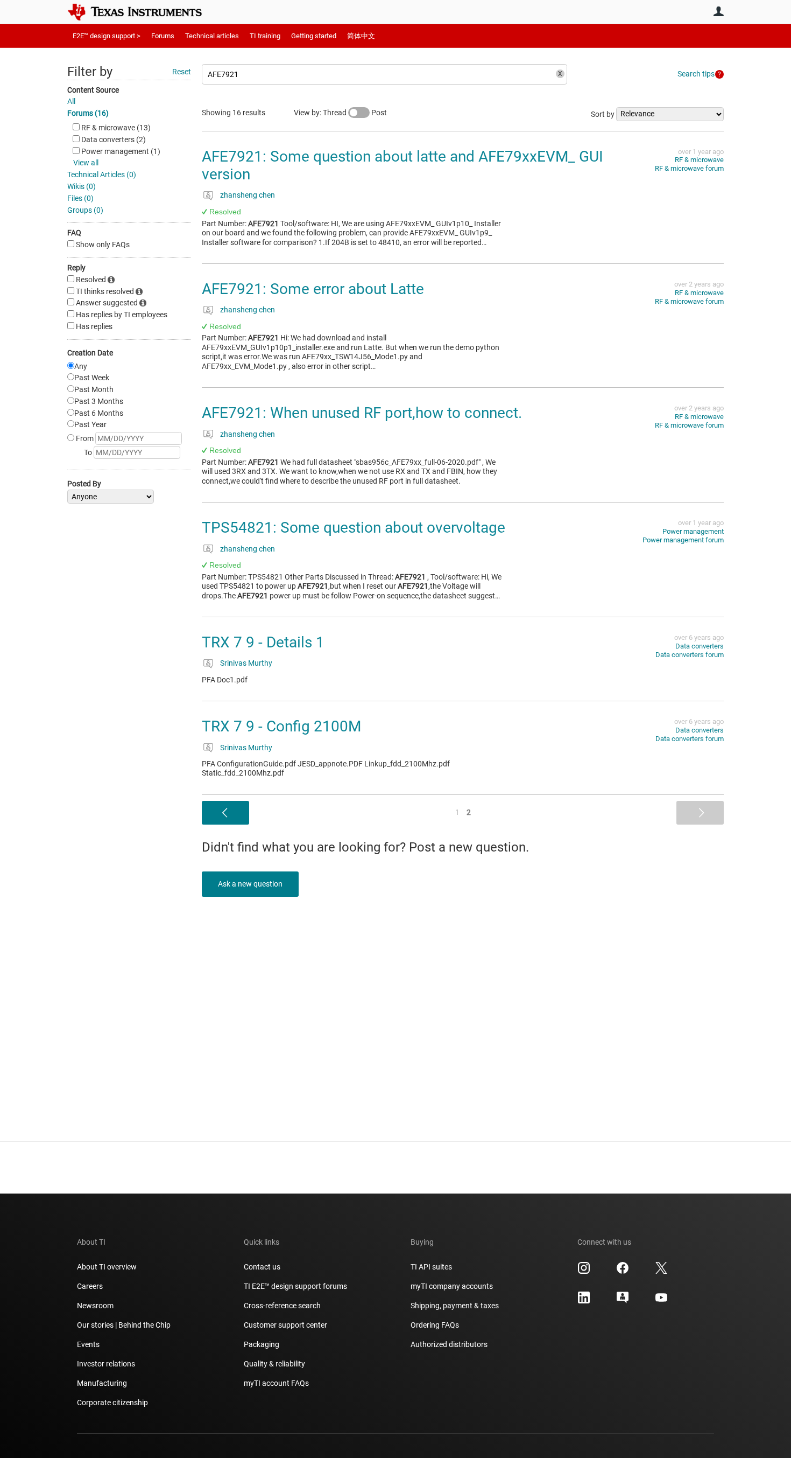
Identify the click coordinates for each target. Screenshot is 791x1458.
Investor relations (106, 1363)
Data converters (699, 646)
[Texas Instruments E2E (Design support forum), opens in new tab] (622, 1301)
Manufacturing (102, 1383)
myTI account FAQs (276, 1383)
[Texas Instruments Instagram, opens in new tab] (583, 1271)
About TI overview (107, 1266)
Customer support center (285, 1325)
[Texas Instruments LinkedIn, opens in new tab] (583, 1301)
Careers (90, 1286)
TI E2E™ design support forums (295, 1286)
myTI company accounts (452, 1286)
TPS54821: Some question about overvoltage (353, 527)
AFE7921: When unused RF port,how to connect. (362, 413)
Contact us (262, 1266)
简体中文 (361, 36)
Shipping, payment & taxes (455, 1305)
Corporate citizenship (112, 1402)
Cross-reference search (282, 1305)
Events (88, 1344)
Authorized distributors (449, 1344)
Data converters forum (689, 655)
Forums (162, 36)
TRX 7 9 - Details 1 (263, 642)
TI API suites (431, 1266)
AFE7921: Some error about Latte (313, 289)
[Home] (142, 11)
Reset (181, 71)
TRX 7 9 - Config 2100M (281, 726)
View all (85, 162)
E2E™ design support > (106, 36)
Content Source (93, 90)
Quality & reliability (274, 1363)
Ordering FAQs (435, 1325)
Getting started (313, 36)
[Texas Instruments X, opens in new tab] (661, 1271)
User (718, 11)
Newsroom (95, 1305)
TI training (265, 36)
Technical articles (212, 36)
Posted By (84, 483)
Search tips (696, 73)
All (71, 101)
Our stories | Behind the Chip (124, 1325)
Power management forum (683, 540)
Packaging (261, 1344)
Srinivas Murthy (246, 663)
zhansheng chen (247, 195)
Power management (693, 531)
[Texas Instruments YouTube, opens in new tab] (661, 1301)
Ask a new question (250, 884)
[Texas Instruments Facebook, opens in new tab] (622, 1271)
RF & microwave (699, 160)
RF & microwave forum (689, 168)
